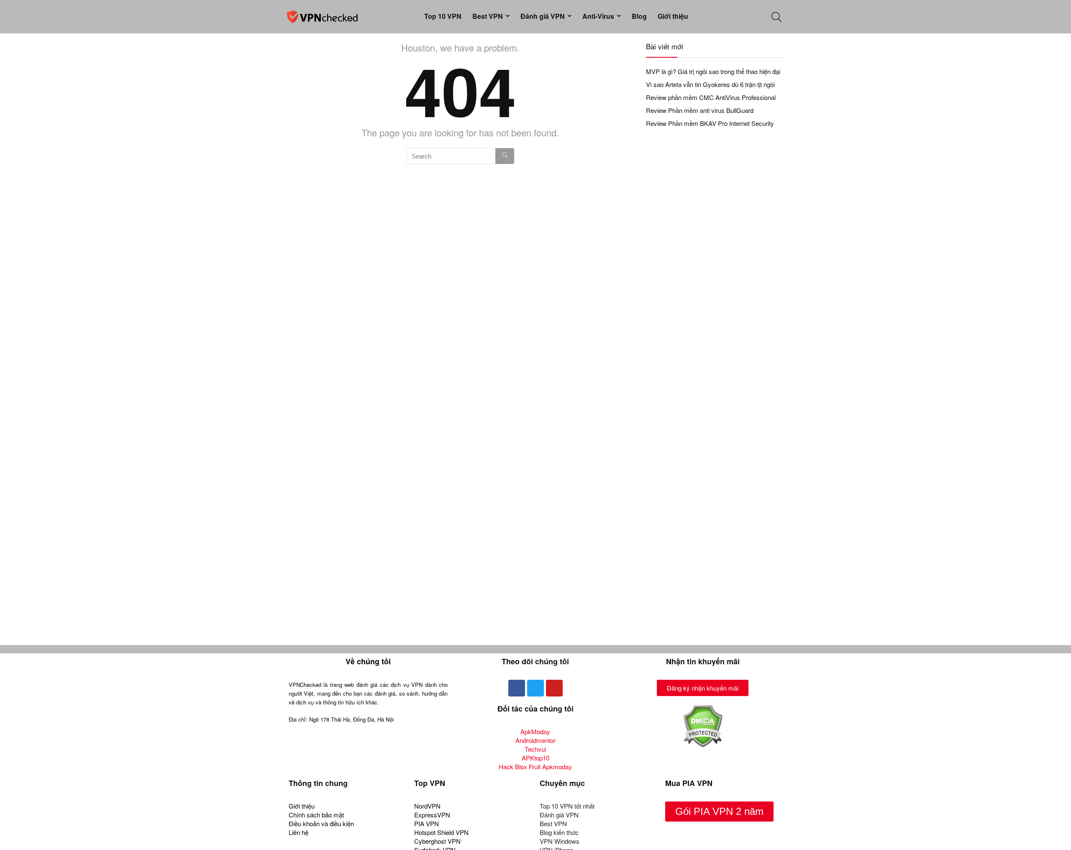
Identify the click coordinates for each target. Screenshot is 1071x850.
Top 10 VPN (442, 16)
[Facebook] (516, 688)
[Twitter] (535, 688)
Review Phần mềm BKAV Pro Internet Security (710, 123)
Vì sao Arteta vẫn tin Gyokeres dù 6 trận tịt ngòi (710, 84)
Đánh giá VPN (542, 16)
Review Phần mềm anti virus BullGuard (699, 110)
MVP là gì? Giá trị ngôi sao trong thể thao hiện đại (713, 71)
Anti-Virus (598, 16)
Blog (639, 16)
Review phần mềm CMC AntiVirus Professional (711, 97)
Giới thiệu (673, 16)
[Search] (504, 156)
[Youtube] (554, 688)
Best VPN (487, 16)
